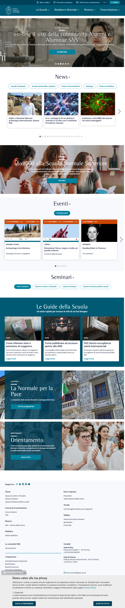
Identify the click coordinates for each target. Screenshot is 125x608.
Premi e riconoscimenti (71, 86)
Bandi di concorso (12, 567)
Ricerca (88, 9)
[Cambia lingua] (106, 2)
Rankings (89, 86)
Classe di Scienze (70, 286)
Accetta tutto (102, 604)
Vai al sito (26, 457)
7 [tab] (55, 136)
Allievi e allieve (44, 2)
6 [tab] (68, 64)
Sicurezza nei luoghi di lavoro (16, 573)
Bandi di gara (10, 564)
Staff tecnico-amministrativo (89, 2)
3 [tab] (61, 64)
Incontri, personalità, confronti (43, 86)
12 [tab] (67, 136)
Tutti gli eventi (62, 213)
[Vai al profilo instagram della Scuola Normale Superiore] (17, 484)
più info (62, 181)
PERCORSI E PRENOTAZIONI (62, 49)
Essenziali (19, 592)
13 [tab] (69, 136)
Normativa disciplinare (13, 570)
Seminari (61, 277)
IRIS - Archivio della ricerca (15, 525)
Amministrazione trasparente (16, 561)
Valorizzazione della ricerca (74, 499)
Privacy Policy (90, 588)
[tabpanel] (25, 111)
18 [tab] (81, 136)
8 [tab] (57, 136)
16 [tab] (77, 136)
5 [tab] (65, 64)
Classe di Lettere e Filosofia (46, 286)
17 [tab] (79, 136)
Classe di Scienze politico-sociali (96, 286)
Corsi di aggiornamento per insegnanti (78, 509)
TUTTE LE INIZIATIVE (26, 407)
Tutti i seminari (22, 286)
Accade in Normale (18, 86)
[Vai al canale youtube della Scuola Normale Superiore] (29, 484)
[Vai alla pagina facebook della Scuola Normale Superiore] (26, 484)
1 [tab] (56, 64)
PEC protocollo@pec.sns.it (76, 573)
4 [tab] (63, 64)
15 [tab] (74, 136)
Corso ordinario (11, 512)
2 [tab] (58, 64)
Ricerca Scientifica (106, 86)
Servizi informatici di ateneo (74, 519)
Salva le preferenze (24, 604)
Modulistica (68, 522)
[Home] (12, 10)
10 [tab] (62, 136)
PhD (6, 515)
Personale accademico (64, 2)
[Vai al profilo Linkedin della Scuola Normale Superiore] (23, 484)
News (61, 77)
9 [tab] (59, 136)
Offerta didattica (11, 535)
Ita (104, 2)
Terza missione (108, 9)
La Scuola (41, 9)
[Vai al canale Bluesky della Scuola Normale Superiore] (20, 484)
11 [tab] (64, 136)
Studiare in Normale (65, 9)
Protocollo (67, 525)
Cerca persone (10, 548)
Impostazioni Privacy (13, 572)
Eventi (60, 204)
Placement (68, 496)
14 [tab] (72, 136)
